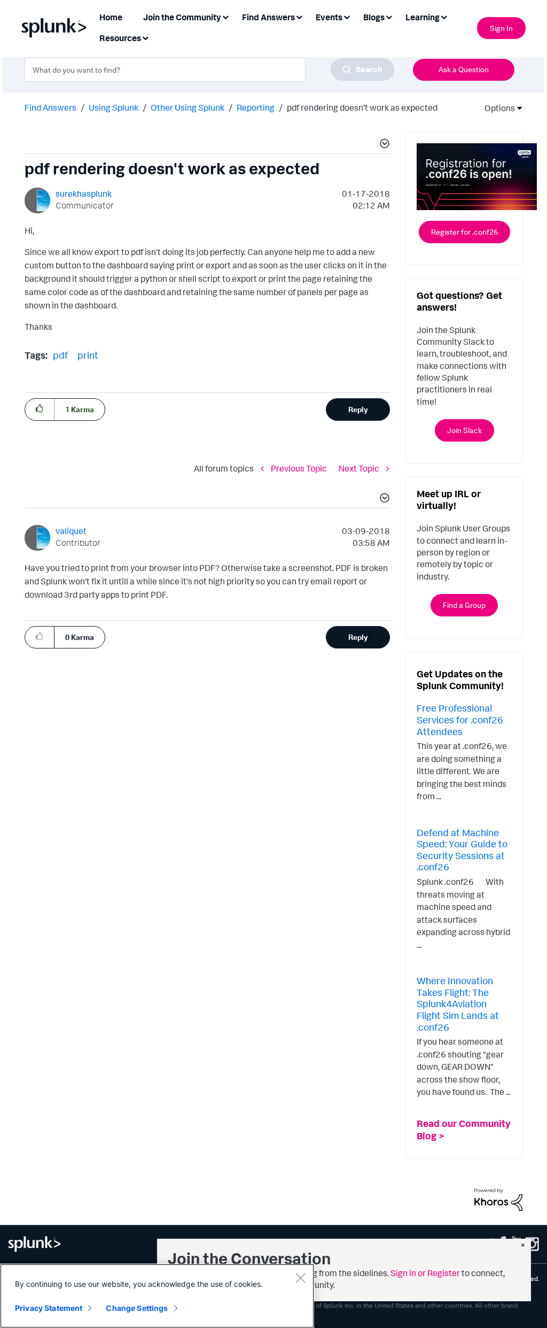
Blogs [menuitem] (374, 17)
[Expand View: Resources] (145, 37)
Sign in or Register (425, 1273)
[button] (383, 145)
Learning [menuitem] (422, 17)
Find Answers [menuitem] (268, 17)
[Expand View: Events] (346, 16)
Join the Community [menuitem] (182, 17)
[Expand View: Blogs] (389, 16)
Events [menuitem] (329, 17)
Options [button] (496, 108)
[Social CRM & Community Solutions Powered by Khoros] (498, 1198)
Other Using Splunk (187, 107)
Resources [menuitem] (120, 38)
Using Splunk (113, 107)
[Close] (300, 1277)
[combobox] (209, 69)
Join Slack (464, 430)
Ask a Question (464, 69)
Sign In (501, 28)
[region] (157, 1296)
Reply (358, 409)
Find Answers (50, 107)
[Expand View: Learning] (444, 16)
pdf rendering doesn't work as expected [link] (362, 107)
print (87, 355)
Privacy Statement (48, 1307)
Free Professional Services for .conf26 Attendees (460, 719)
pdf (60, 355)
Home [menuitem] (110, 17)
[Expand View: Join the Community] (225, 16)
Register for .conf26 (464, 231)
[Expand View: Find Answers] (299, 16)
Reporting (256, 107)
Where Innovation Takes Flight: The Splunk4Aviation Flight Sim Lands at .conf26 (458, 1003)
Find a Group (464, 604)
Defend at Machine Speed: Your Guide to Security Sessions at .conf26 (462, 850)
